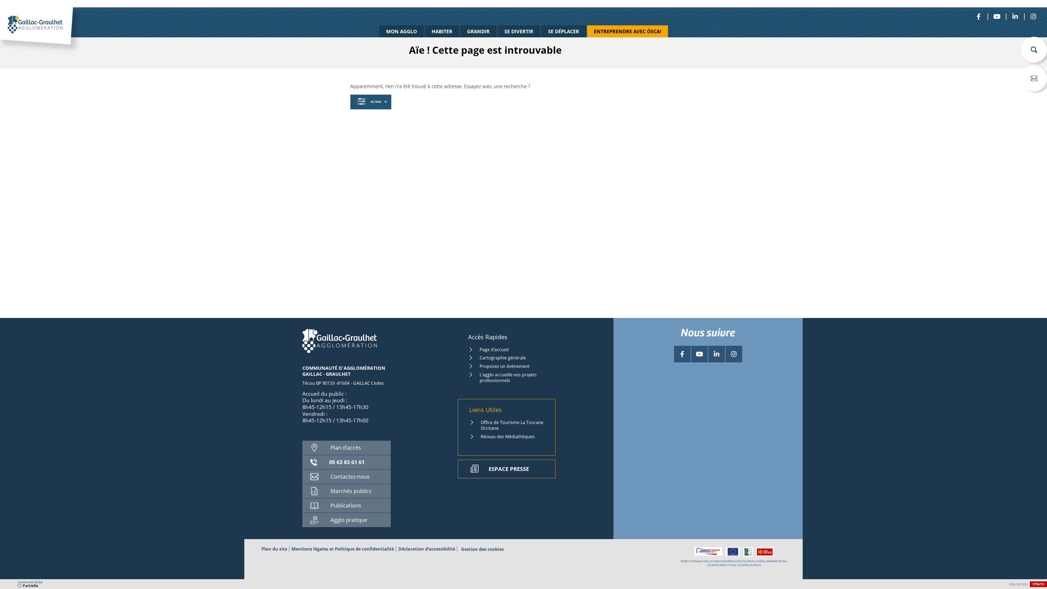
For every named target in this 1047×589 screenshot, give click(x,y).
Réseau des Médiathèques (508, 437)
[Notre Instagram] (1033, 16)
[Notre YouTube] (997, 16)
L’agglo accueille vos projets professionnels (508, 377)
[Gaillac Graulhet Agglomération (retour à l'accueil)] (45, 31)
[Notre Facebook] (978, 16)
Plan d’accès (345, 447)
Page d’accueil (494, 350)
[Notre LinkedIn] (1015, 16)
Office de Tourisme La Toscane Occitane (512, 425)
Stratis (1038, 584)
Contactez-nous (350, 476)
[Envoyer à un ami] (1034, 78)
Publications (345, 505)
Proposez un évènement (505, 366)
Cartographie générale (503, 358)
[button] (1034, 50)
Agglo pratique (348, 520)
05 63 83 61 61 (347, 462)
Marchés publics (351, 491)
